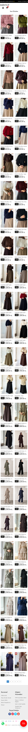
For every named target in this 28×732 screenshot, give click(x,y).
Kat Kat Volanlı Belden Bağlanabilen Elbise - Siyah (21, 589)
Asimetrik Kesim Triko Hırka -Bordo (7, 63)
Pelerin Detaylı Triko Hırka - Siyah (21, 229)
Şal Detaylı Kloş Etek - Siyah (7, 395)
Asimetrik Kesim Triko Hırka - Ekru (21, 118)
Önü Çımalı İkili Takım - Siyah (21, 479)
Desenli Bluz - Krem (19, 395)
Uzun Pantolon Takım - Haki (7, 645)
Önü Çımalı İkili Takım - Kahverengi (21, 451)
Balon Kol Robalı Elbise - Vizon (21, 672)
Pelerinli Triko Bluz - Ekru (6, 201)
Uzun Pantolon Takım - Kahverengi (21, 645)
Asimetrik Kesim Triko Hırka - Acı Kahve (21, 91)
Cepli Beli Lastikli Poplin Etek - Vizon (21, 285)
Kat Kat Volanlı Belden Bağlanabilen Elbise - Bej (21, 562)
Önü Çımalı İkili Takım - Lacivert (21, 506)
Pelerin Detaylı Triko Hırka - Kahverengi (7, 257)
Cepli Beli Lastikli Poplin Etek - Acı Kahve (7, 312)
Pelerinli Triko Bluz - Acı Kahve (7, 174)
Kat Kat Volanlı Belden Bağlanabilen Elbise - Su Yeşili (7, 589)
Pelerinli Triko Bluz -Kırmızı (7, 146)
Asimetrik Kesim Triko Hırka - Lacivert (7, 118)
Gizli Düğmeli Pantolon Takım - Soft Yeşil (21, 423)
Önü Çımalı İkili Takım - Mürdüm (7, 534)
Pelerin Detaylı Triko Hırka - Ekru (21, 257)
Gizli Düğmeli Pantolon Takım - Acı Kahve (7, 423)
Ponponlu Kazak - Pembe (6, 35)
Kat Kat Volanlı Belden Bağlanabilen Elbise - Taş (7, 617)
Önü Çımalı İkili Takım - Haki (7, 479)
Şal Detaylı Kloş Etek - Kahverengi (21, 368)
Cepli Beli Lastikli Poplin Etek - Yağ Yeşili (7, 368)
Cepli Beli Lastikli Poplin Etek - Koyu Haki (7, 285)
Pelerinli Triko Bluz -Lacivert (21, 146)
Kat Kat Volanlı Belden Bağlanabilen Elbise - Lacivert (21, 617)
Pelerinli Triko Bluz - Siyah (20, 174)
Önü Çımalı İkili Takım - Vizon (7, 506)
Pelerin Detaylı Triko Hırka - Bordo (21, 201)
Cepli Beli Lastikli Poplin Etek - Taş (7, 340)
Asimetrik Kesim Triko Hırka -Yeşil (21, 35)
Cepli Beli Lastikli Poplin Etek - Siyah (21, 340)
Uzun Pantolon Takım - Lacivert (7, 672)
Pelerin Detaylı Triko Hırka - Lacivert (7, 229)
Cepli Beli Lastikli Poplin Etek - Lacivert (21, 312)
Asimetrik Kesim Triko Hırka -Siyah (21, 63)
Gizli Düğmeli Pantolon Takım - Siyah (7, 451)
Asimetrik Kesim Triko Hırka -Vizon (7, 91)
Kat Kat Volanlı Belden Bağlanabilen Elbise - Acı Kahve (21, 534)
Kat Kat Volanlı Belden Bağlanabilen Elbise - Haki (7, 562)
